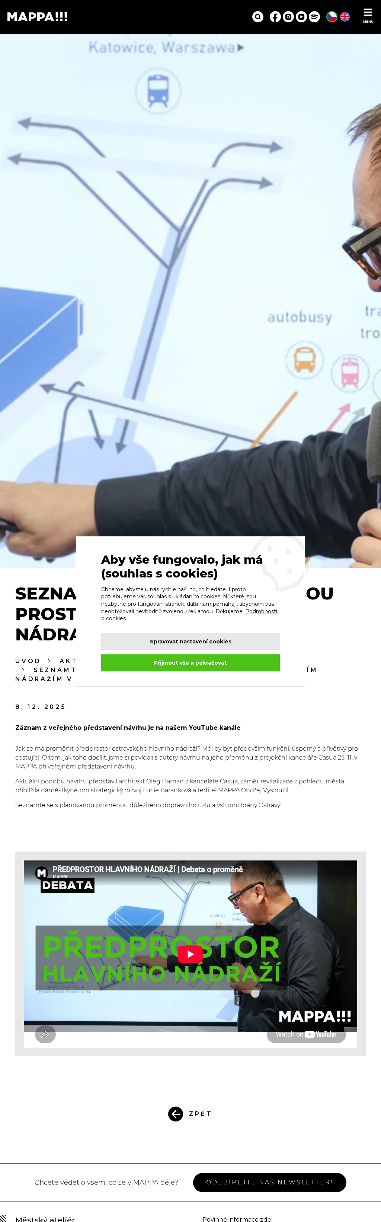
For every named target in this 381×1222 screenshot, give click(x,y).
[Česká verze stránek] (332, 17)
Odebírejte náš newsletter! (269, 1182)
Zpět (201, 1113)
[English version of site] (345, 17)
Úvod (28, 661)
